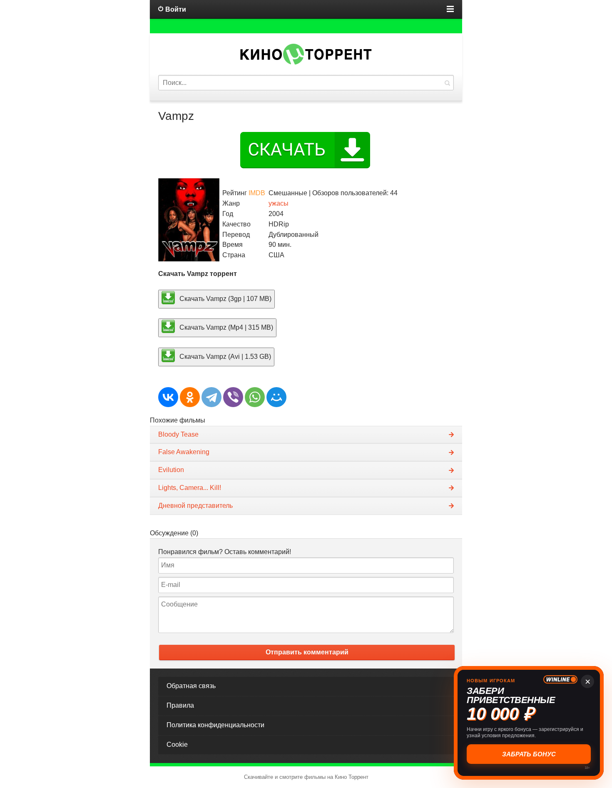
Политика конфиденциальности (215, 724)
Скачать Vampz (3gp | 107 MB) (224, 298)
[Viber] (233, 397)
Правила (180, 705)
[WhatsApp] (255, 397)
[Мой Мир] (276, 397)
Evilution (171, 469)
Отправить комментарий (307, 652)
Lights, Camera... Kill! (189, 487)
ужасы (279, 203)
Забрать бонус (529, 754)
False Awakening (183, 451)
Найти (447, 82)
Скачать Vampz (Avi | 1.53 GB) (224, 356)
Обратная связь (191, 685)
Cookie (177, 744)
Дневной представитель (195, 505)
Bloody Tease (178, 434)
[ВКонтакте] (168, 397)
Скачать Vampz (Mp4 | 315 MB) (225, 327)
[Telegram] (211, 397)
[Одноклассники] (190, 397)
